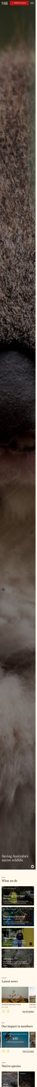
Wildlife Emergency (20, 3)
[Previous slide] (3, 1011)
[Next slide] (8, 1011)
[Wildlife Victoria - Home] (5, 3)
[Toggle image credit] (32, 866)
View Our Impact (28, 1051)
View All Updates (28, 1011)
